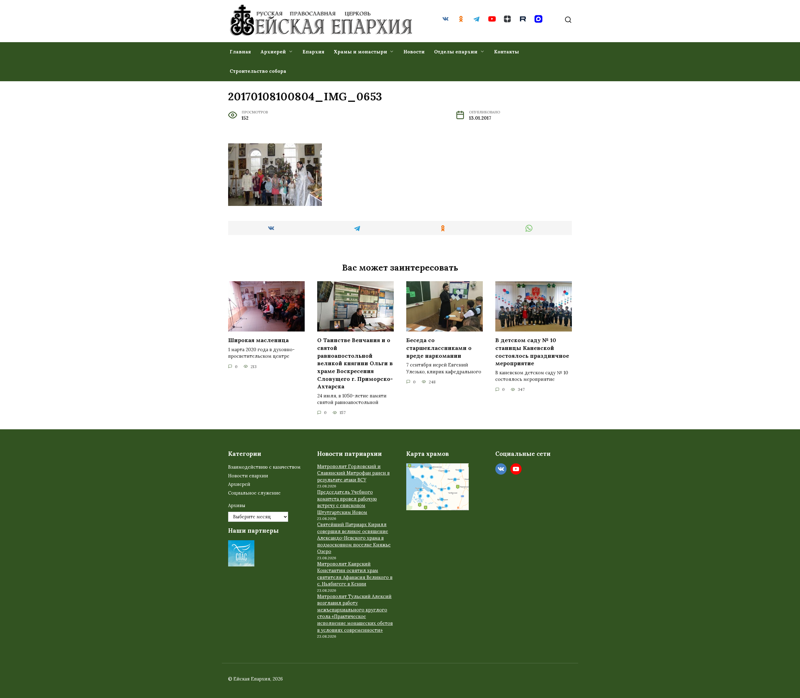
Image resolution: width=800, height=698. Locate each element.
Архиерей (273, 52)
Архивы (236, 505)
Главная (240, 52)
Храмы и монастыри (360, 52)
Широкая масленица (258, 340)
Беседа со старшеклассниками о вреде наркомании (439, 348)
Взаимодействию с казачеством (264, 467)
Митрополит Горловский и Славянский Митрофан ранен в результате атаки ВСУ (353, 473)
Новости (414, 52)
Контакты (506, 52)
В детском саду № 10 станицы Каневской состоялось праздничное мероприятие (532, 352)
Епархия (313, 52)
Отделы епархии (456, 52)
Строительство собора (258, 71)
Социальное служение (254, 493)
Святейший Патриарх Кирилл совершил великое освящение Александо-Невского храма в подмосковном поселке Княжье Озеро (354, 538)
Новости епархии (248, 476)
